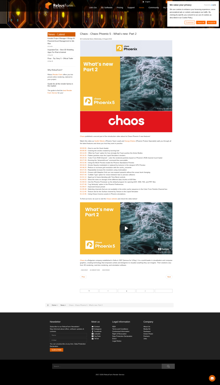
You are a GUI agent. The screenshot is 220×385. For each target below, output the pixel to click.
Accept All (211, 22)
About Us (146, 326)
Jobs (145, 338)
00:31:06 (83, 163)
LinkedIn (97, 334)
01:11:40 (83, 191)
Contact (97, 326)
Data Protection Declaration (122, 336)
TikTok (96, 338)
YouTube (97, 336)
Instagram (98, 329)
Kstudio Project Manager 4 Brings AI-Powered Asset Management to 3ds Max (61, 40)
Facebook (97, 331)
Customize (190, 22)
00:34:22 (83, 165)
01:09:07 (83, 187)
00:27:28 (83, 160)
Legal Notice (116, 341)
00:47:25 (83, 170)
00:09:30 (83, 151)
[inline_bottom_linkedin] (126, 291)
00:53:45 (83, 172)
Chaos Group (84, 270)
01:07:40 (83, 184)
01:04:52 (83, 179)
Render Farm (57, 74)
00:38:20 (83, 167)
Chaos (82, 136)
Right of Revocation (119, 334)
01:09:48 (83, 189)
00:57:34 (83, 175)
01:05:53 (83, 182)
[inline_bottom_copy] (163, 291)
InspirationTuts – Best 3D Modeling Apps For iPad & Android (61, 51)
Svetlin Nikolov (99, 141)
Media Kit (146, 329)
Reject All (201, 22)
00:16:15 (83, 155)
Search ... (48, 366)
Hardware (147, 331)
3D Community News (95, 270)
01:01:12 (83, 177)
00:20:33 (83, 158)
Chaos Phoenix (106, 270)
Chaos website (111, 199)
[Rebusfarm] (59, 6)
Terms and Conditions (120, 329)
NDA (114, 326)
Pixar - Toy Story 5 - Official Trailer (60, 58)
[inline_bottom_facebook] (89, 291)
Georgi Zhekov (130, 141)
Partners (146, 336)
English (147, 2)
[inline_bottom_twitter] (108, 291)
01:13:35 (83, 194)
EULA (114, 338)
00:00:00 (83, 148)
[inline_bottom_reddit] (145, 291)
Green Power (148, 334)
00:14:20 (83, 153)
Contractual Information (120, 331)
